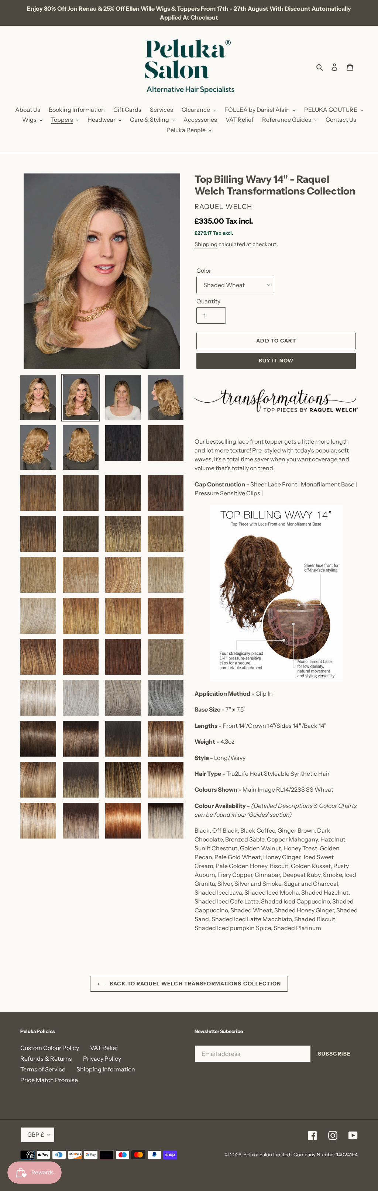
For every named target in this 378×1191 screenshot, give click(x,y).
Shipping (206, 244)
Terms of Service (42, 1069)
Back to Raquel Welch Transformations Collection (194, 983)
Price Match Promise (49, 1080)
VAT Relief (104, 1047)
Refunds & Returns (46, 1058)
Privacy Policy (102, 1058)
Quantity (208, 301)
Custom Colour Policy (49, 1047)
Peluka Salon (257, 1154)
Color (203, 270)
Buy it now (276, 360)
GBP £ (35, 1134)
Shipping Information (105, 1069)
